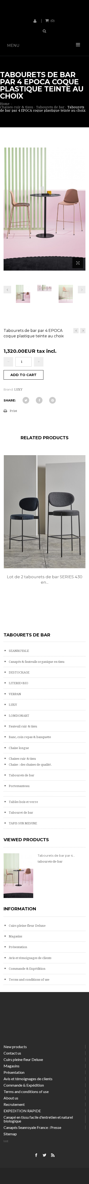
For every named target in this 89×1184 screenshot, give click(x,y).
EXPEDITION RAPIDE (22, 1110)
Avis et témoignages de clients (29, 958)
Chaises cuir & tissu (22, 758)
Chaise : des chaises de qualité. (30, 764)
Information (20, 909)
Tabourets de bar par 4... (56, 855)
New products (15, 1046)
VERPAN (14, 694)
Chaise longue (18, 748)
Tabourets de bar (21, 775)
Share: (10, 400)
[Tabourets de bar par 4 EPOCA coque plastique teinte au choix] (23, 295)
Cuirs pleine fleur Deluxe (27, 925)
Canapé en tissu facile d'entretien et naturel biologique (38, 1119)
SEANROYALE (18, 651)
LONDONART (18, 715)
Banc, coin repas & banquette (29, 737)
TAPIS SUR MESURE (22, 823)
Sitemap (10, 1133)
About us (11, 1098)
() (53, 20)
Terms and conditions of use (28, 979)
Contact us (12, 1053)
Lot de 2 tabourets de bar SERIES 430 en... (44, 579)
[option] (44, 525)
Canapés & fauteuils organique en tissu (36, 662)
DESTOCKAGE (18, 672)
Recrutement (14, 1104)
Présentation (17, 947)
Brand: (9, 389)
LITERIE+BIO (18, 683)
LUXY (12, 705)
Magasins (15, 936)
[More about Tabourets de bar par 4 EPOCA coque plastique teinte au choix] (18, 875)
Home (4, 103)
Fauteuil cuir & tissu (22, 726)
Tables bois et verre (23, 802)
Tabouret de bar (20, 812)
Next (81, 289)
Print (13, 411)
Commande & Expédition (26, 968)
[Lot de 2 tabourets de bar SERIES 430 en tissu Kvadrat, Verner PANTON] (44, 511)
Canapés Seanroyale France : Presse (32, 1127)
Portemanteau (18, 786)
